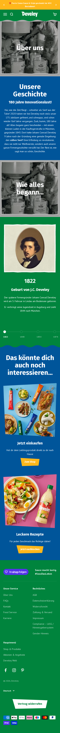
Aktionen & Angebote (14, 654)
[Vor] (56, 5)
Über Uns (8, 594)
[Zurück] (3, 5)
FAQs (5, 600)
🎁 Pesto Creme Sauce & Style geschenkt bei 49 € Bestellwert (30, 5)
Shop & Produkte (12, 649)
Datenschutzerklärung (43, 600)
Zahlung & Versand (42, 612)
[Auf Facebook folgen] (5, 670)
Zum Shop (30, 461)
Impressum (38, 618)
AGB (35, 594)
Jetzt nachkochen (30, 549)
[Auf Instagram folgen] (14, 670)
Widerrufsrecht (40, 606)
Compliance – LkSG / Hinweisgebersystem (43, 625)
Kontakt (6, 606)
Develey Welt (10, 660)
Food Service (10, 612)
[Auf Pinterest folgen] (22, 670)
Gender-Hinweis (41, 633)
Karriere (7, 618)
